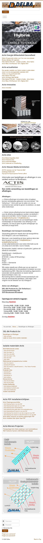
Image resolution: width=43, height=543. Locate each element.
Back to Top (37, 539)
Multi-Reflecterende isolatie (11, 349)
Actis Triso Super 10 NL (9, 356)
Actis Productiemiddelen (9, 161)
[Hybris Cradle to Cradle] (21, 38)
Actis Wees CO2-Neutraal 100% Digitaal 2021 (15, 63)
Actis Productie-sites (8, 160)
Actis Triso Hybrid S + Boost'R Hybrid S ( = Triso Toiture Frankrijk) (20, 366)
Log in (5, 531)
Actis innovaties (6, 88)
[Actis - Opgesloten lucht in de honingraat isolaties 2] (21, 127)
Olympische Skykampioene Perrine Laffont (14, 173)
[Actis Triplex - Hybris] (21, 104)
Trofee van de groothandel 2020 (11, 74)
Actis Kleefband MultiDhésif (10, 386)
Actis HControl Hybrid (9, 350)
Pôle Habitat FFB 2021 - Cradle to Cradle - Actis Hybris (18, 62)
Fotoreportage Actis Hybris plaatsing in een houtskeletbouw (20, 429)
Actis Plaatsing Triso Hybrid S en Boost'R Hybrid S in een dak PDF (20, 414)
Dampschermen (7, 379)
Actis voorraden (8, 336)
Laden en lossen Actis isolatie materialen (15, 338)
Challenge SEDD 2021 (8, 172)
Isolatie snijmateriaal (9, 391)
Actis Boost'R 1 (7, 372)
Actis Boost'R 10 (8, 375)
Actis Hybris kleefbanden (10, 389)
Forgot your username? (8, 534)
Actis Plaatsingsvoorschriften (11, 402)
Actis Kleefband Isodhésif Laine (11, 388)
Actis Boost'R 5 (7, 373)
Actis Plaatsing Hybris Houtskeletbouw (13, 407)
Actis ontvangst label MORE (10, 77)
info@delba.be (23, 218)
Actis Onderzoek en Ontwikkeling (11, 163)
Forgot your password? (8, 536)
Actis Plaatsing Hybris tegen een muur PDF (14, 406)
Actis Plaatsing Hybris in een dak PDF (13, 404)
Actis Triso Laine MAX (9, 354)
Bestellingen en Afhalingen (10, 334)
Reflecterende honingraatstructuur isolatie (15, 361)
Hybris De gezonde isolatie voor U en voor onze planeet (18, 58)
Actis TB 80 (6, 359)
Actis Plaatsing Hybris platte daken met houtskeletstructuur (18, 409)
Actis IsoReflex (7, 377)
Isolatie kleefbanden (9, 384)
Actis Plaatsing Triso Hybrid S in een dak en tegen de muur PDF (19, 413)
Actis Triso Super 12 (9, 352)
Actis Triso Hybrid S (8, 363)
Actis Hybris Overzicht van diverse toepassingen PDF (18, 416)
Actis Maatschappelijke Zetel (10, 158)
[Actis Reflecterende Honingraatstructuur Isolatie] (21, 495)
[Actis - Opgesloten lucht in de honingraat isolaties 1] (21, 144)
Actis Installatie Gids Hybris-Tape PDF (14, 418)
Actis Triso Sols (7, 357)
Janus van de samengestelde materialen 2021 (15, 72)
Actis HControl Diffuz (9, 382)
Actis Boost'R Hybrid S (9, 364)
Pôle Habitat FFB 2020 (8, 75)
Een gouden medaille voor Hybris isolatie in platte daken (18, 70)
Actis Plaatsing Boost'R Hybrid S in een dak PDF (15, 411)
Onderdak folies (7, 370)
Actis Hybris (7, 368)
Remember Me (8, 528)
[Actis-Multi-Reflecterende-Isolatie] (21, 455)
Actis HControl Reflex (9, 381)
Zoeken (5, 12)
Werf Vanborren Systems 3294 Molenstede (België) (18, 431)
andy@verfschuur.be (9, 218)
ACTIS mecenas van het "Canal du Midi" (14, 170)
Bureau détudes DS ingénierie (10, 60)
